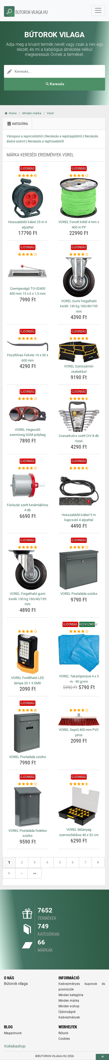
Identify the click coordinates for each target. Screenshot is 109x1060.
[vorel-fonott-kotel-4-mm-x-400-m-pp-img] (79, 198)
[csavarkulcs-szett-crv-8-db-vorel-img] (79, 417)
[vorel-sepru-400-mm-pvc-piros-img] (79, 719)
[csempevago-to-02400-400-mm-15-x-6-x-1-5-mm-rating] (27, 254)
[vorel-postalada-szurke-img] (79, 570)
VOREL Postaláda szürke (78, 594)
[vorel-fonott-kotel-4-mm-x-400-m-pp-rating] (79, 175)
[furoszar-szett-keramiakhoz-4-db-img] (27, 486)
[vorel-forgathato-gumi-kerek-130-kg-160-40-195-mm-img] (27, 570)
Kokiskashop (14, 1046)
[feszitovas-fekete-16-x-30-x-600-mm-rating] (27, 338)
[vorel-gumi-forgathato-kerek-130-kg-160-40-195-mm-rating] (79, 254)
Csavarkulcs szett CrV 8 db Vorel (79, 438)
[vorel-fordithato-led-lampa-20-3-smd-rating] (27, 631)
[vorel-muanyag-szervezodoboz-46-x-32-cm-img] (79, 806)
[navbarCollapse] (98, 10)
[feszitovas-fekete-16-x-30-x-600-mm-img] (27, 346)
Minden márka (68, 1000)
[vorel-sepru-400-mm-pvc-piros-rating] (79, 710)
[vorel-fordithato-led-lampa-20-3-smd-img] (27, 654)
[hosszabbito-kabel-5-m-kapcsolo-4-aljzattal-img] (79, 491)
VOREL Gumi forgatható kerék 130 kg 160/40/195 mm (79, 306)
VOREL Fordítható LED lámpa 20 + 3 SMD (27, 680)
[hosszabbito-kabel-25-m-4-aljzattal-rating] (27, 175)
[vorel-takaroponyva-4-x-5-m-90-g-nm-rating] (79, 631)
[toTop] (102, 1057)
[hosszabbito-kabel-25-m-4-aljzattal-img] (27, 198)
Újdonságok (67, 1012)
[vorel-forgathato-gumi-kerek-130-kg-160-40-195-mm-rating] (27, 547)
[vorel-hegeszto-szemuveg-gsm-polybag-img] (27, 414)
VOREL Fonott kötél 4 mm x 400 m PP (78, 224)
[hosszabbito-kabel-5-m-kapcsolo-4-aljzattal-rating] (79, 468)
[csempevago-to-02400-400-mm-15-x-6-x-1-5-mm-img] (27, 271)
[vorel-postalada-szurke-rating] (79, 547)
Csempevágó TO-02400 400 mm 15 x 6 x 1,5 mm (28, 291)
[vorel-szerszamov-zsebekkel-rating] (79, 338)
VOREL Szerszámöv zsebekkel (78, 369)
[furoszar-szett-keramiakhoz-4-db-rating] (27, 468)
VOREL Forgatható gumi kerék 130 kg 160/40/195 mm (27, 599)
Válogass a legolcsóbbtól (25, 136)
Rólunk (63, 1033)
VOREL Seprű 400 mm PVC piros (79, 732)
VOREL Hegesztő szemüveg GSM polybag (28, 432)
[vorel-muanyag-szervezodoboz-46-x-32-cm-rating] (79, 784)
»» (34, 873)
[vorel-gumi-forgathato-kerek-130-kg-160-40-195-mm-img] (79, 277)
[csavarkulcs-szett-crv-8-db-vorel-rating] (79, 399)
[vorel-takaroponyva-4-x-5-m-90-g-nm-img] (79, 653)
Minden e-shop (68, 1006)
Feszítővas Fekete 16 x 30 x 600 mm (27, 357)
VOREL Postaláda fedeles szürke (27, 833)
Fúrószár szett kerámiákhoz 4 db (27, 507)
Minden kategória (70, 995)
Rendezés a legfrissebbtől (46, 141)
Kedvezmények (69, 1017)
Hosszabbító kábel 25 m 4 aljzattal (27, 224)
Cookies (64, 1039)
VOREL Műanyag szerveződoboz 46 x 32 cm (78, 832)
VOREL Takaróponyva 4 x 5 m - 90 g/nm (79, 679)
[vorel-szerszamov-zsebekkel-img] (79, 352)
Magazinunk (13, 1033)
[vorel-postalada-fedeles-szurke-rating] (27, 784)
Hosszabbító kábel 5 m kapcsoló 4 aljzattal (79, 517)
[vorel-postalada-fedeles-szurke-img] (27, 807)
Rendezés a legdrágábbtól (63, 136)
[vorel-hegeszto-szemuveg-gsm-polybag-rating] (27, 399)
